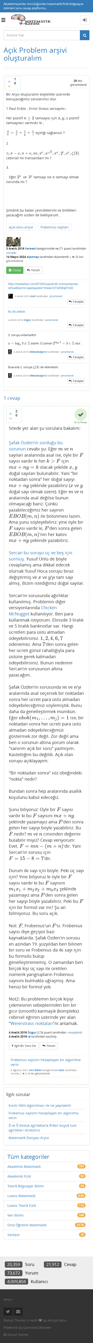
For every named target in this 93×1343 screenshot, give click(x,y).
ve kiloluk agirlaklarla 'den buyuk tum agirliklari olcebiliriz (43, 1127)
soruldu (11, 253)
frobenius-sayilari (55, 227)
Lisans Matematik (21, 1195)
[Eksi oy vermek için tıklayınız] (9, 86)
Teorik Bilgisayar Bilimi (25, 1186)
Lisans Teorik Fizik (21, 1205)
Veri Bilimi (35, 1070)
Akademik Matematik (24, 1166)
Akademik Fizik (19, 1176)
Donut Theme (14, 1320)
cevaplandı (75, 1032)
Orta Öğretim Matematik (26, 1225)
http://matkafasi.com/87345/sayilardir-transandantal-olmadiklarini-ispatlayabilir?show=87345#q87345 (43, 286)
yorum (35, 270)
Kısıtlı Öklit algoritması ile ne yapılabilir (40, 1105)
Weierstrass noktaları (31, 1023)
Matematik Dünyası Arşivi (29, 1137)
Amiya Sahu (57, 1320)
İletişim (8, 1299)
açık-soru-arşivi (21, 227)
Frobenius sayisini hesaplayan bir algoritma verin (46, 1062)
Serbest (30, 248)
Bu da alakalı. (17, 311)
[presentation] (29, 118)
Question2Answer (37, 1327)
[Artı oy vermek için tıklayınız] (9, 81)
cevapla (78, 302)
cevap (16, 270)
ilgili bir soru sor (25, 1046)
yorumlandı (55, 296)
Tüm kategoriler (28, 1156)
